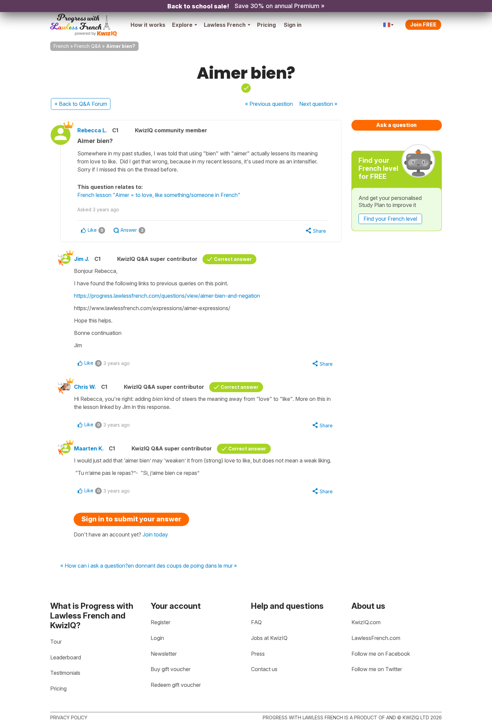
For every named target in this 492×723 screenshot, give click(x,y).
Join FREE (423, 24)
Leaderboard (65, 657)
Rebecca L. (92, 130)
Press (258, 653)
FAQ (256, 622)
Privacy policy (68, 717)
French (61, 46)
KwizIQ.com (366, 622)
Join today (155, 534)
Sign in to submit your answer (131, 519)
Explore (182, 24)
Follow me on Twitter (376, 669)
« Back (81, 103)
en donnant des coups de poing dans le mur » (182, 566)
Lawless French (225, 24)
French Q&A (87, 46)
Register (160, 622)
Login (157, 638)
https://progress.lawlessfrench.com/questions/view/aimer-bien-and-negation (167, 295)
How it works (148, 24)
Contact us (264, 669)
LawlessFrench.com (375, 638)
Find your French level (390, 218)
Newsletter (164, 653)
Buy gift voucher (170, 669)
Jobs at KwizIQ (269, 638)
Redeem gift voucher (176, 684)
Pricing (266, 24)
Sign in (293, 24)
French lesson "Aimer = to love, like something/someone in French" (158, 195)
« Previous (269, 103)
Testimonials (65, 672)
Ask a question (396, 125)
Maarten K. (89, 448)
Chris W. (85, 386)
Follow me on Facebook (380, 653)
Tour (56, 641)
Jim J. (81, 259)
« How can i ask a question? (94, 566)
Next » (318, 103)
